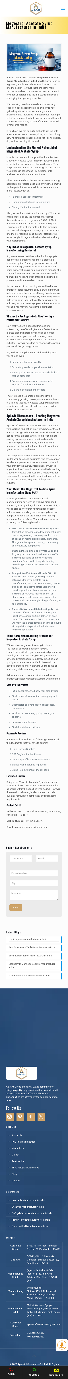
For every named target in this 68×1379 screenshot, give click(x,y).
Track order (18, 1161)
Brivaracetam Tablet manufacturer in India (30, 955)
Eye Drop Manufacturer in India (28, 1206)
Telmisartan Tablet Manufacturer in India (29, 975)
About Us (17, 1135)
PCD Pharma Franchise (23, 1141)
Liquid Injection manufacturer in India (28, 939)
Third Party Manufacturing (25, 1167)
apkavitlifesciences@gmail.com (44, 1324)
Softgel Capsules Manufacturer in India (32, 1213)
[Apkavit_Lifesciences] (36, 8)
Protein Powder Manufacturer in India (31, 1219)
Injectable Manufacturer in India (28, 1200)
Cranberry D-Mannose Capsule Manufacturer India (32, 966)
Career (15, 1154)
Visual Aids (18, 1148)
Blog (14, 1174)
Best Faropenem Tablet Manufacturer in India (32, 947)
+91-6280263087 (35, 1336)
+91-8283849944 (35, 1333)
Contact (16, 1180)
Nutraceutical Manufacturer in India (30, 1226)
